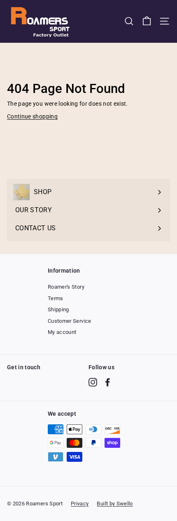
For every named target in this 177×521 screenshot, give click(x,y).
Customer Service (69, 321)
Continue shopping (32, 116)
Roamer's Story (66, 287)
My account (62, 332)
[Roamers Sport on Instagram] (92, 382)
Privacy (79, 503)
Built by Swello (115, 503)
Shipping (58, 309)
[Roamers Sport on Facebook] (107, 382)
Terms (55, 298)
